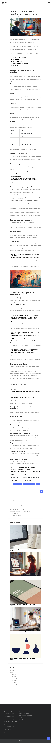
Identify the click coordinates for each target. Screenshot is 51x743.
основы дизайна (26, 484)
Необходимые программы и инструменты (19, 63)
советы (33, 484)
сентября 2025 (14, 693)
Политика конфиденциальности (25, 715)
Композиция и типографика (16, 61)
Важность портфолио (15, 65)
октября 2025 (14, 691)
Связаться (21, 719)
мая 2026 (13, 676)
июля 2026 (13, 672)
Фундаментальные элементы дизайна (18, 57)
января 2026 (13, 684)
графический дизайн (17, 484)
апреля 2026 (13, 678)
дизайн (37, 484)
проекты (36, 427)
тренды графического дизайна (25, 500)
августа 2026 (13, 670)
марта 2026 (13, 680)
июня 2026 (13, 674)
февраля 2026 (14, 682)
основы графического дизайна (25, 505)
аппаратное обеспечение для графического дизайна (25, 511)
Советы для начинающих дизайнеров (18, 67)
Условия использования (24, 713)
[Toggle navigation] (49, 3)
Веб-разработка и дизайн (25, 515)
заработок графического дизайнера (25, 502)
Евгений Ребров (14, 16)
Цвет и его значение (15, 59)
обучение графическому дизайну (25, 503)
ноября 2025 (13, 688)
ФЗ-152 (20, 717)
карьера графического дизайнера (25, 507)
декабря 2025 (14, 686)
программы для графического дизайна (25, 509)
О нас (20, 711)
